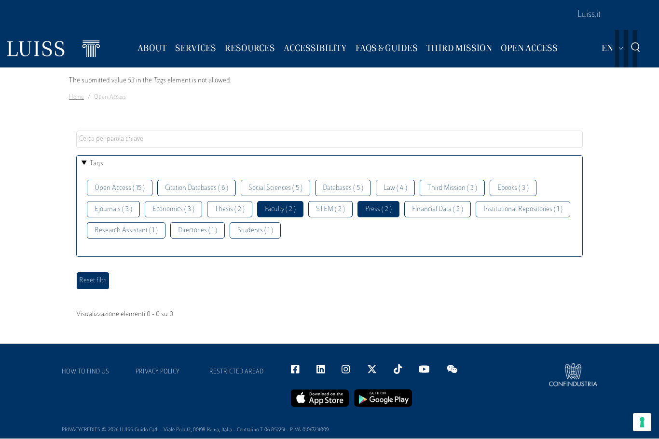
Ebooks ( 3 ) (513, 188)
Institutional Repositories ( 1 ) (523, 209)
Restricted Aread (236, 372)
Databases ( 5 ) (343, 188)
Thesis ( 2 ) (230, 209)
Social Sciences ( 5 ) (275, 188)
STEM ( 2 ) (330, 209)
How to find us (85, 372)
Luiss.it (589, 15)
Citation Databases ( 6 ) (196, 188)
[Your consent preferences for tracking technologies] (642, 422)
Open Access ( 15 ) (120, 188)
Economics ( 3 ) (173, 209)
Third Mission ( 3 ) (452, 188)
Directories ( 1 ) (197, 230)
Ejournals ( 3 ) (113, 209)
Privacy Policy (157, 372)
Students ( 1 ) (255, 230)
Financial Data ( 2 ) (437, 209)
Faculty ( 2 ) (280, 209)
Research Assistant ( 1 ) (126, 230)
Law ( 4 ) (395, 188)
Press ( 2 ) (378, 209)
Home (76, 97)
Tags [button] (96, 163)
